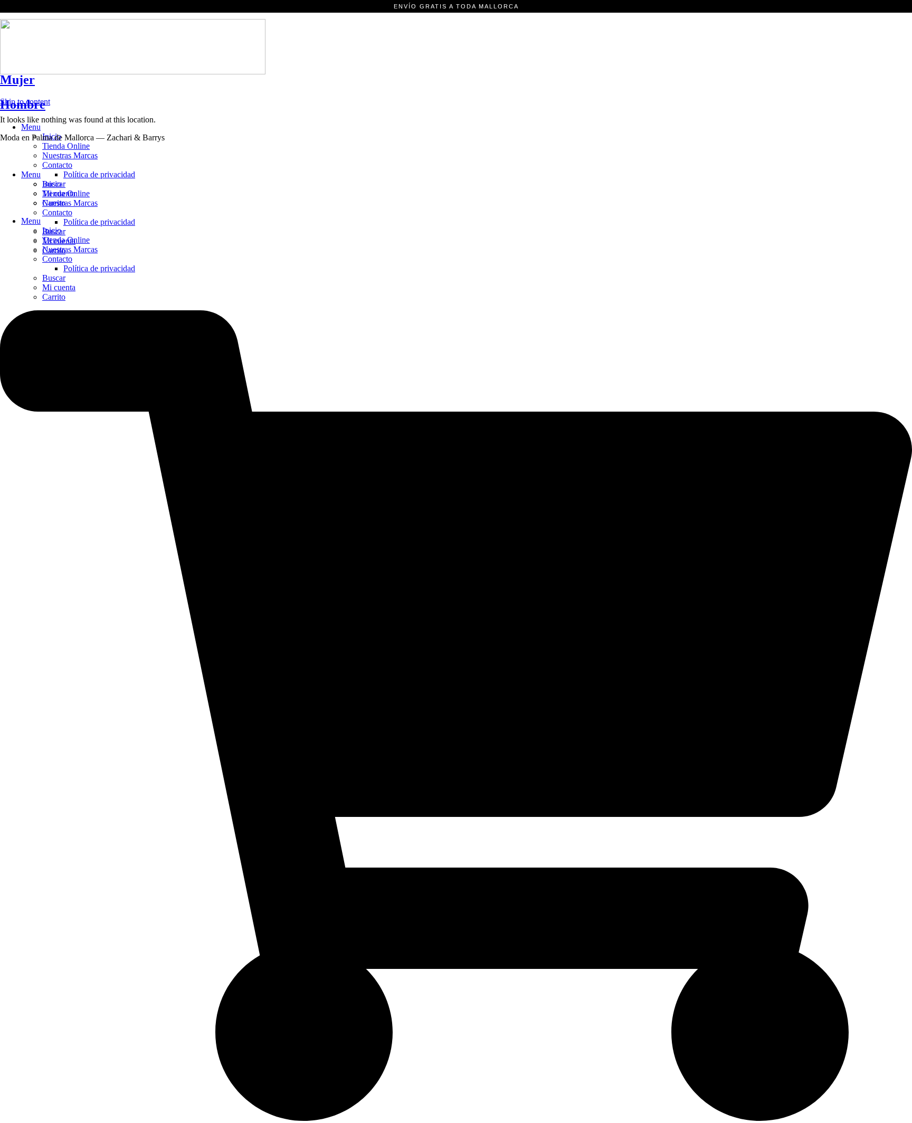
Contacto (57, 258)
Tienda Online (66, 145)
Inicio (51, 183)
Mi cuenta (58, 287)
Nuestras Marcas (70, 155)
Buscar (53, 277)
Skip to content (25, 101)
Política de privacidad (99, 268)
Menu (31, 126)
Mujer (17, 80)
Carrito (53, 296)
